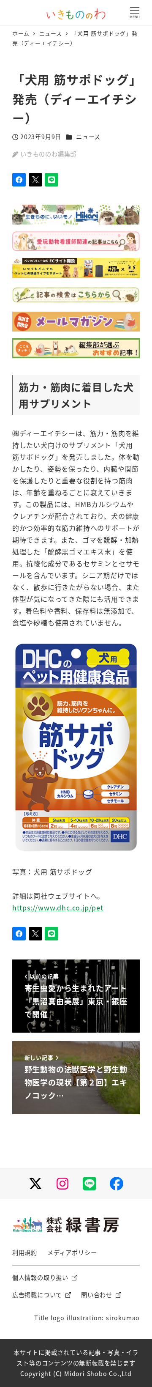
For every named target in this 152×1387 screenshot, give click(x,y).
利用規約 (24, 1252)
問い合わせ (96, 1295)
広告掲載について (37, 1295)
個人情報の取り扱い (40, 1277)
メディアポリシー (72, 1252)
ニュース (88, 136)
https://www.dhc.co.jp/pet (57, 907)
